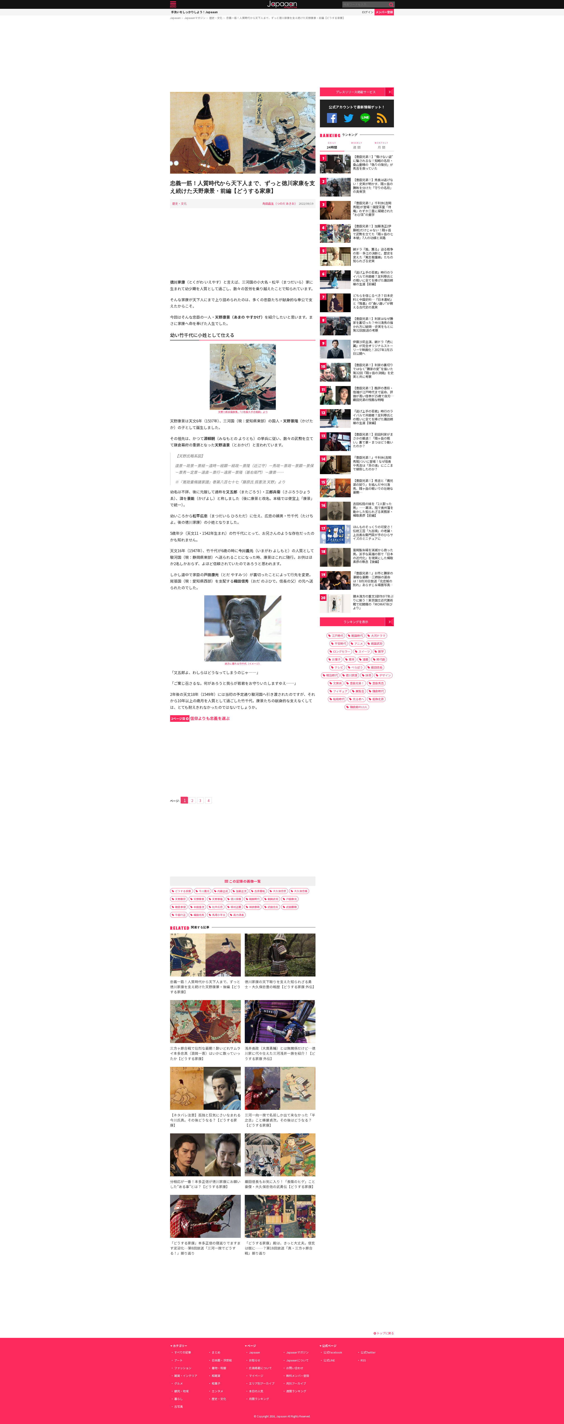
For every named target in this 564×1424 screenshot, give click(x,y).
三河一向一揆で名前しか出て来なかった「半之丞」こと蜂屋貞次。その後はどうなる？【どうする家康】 (280, 1119)
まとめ (216, 1352)
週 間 (356, 145)
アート (178, 1360)
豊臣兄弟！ (357, 683)
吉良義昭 (259, 891)
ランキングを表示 (355, 621)
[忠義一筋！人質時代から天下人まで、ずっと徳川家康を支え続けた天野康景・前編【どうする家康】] (242, 133)
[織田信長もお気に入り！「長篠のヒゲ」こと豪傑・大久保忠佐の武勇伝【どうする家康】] (280, 1155)
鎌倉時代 (378, 691)
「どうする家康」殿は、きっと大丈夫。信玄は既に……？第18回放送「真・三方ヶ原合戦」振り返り (280, 1247)
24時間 (332, 145)
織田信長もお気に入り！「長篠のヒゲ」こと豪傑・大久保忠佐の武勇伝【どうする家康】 (280, 1184)
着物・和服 (219, 1368)
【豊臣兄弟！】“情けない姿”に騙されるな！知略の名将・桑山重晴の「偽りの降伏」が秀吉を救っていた (373, 162)
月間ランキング (259, 1399)
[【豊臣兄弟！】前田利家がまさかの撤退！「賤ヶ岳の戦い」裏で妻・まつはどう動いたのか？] (335, 442)
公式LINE (365, 118)
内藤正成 (222, 891)
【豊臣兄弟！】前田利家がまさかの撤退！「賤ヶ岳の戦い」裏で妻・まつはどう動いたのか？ (373, 440)
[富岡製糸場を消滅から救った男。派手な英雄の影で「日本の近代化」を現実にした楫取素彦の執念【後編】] (335, 558)
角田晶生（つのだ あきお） (279, 203)
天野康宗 (180, 899)
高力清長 (238, 915)
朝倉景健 (180, 907)
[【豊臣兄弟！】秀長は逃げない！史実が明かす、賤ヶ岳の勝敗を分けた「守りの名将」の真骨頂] (335, 188)
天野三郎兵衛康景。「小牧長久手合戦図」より (243, 412)
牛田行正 (180, 915)
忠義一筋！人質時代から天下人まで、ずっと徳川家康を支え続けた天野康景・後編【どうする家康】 (205, 986)
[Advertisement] (242, 56)
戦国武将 (273, 899)
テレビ (339, 667)
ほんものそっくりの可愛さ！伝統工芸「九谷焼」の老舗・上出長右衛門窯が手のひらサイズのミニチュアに (373, 532)
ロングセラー (341, 651)
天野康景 (199, 899)
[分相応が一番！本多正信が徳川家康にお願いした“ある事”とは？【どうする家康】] (205, 1155)
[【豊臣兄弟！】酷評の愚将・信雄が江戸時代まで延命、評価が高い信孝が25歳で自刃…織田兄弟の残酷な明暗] (335, 396)
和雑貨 (216, 1376)
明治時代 (332, 675)
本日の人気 (256, 1391)
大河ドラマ (378, 635)
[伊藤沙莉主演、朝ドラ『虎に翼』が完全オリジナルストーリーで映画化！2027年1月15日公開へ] (335, 350)
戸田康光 (291, 899)
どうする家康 (183, 891)
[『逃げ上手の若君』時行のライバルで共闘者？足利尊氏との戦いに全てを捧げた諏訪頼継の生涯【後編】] (335, 419)
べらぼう (357, 667)
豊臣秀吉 (378, 683)
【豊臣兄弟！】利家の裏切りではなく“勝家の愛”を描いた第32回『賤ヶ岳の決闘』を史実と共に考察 (373, 370)
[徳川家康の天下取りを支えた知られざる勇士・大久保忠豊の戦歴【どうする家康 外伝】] (280, 956)
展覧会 (360, 691)
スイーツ (364, 651)
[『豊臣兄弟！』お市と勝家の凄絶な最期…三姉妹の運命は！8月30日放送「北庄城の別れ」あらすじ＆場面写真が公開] (335, 581)
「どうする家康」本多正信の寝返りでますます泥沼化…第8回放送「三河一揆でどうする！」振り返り (205, 1247)
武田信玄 (273, 907)
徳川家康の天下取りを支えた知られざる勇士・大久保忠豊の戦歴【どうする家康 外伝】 (280, 984)
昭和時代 (339, 699)
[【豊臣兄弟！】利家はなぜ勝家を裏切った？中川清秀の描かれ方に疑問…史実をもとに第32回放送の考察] (335, 327)
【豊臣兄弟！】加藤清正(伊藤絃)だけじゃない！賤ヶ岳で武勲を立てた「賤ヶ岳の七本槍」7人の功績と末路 (373, 232)
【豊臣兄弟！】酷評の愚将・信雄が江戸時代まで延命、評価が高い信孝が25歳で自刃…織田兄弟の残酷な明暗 (373, 394)
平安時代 (340, 643)
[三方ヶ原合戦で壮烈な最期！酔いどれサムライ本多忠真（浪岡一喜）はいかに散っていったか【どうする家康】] (205, 1022)
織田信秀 (199, 915)
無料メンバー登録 (297, 1376)
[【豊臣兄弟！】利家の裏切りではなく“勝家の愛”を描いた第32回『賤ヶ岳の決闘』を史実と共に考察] (335, 373)
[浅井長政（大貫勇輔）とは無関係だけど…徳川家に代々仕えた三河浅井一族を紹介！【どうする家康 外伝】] (280, 1022)
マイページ (256, 1376)
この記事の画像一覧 (244, 881)
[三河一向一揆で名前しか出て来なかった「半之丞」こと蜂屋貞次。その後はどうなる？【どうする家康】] (280, 1089)
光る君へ (358, 699)
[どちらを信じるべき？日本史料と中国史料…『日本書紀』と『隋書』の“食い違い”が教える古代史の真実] (335, 303)
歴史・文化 (216, 18)
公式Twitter (349, 118)
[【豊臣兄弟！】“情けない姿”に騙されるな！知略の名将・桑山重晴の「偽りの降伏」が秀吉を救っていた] (335, 165)
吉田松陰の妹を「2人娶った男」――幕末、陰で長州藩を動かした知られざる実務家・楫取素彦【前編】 (373, 509)
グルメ (178, 1383)
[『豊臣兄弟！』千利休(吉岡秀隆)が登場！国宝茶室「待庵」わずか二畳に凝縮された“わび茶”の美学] (335, 211)
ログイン (367, 12)
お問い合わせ (294, 1368)
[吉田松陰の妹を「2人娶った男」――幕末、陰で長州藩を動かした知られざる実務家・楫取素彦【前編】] (335, 512)
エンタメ (217, 1391)
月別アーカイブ (296, 1383)
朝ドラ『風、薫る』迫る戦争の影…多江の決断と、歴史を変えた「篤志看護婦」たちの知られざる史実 (373, 255)
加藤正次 (241, 891)
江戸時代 (337, 635)
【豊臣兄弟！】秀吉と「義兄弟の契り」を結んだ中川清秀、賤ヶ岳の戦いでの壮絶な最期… (373, 486)
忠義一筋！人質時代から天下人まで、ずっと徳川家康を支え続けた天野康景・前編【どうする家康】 (285, 18)
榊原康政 (254, 907)
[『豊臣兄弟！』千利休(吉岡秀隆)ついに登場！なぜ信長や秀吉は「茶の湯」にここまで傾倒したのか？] (335, 465)
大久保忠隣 (300, 891)
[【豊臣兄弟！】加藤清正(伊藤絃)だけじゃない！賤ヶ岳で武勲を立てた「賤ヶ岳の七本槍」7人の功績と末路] (335, 234)
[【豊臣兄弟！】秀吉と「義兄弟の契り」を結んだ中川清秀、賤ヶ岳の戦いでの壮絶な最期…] (335, 489)
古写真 (178, 1406)
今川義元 (204, 891)
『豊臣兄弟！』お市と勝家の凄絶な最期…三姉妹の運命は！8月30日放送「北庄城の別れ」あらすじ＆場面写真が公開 (373, 581)
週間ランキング (296, 1391)
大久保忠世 (279, 891)
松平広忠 (217, 907)
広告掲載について (260, 1368)
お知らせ (254, 1360)
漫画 (365, 659)
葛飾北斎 (378, 699)
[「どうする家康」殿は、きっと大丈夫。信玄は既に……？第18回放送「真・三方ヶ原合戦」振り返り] (280, 1217)
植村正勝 (236, 907)
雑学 (381, 651)
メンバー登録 (384, 12)
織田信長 (376, 667)
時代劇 (381, 659)
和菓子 (216, 1383)
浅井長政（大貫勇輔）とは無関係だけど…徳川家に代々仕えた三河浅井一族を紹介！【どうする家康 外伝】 (280, 1053)
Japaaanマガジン (195, 18)
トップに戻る (385, 1333)
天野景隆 (217, 899)
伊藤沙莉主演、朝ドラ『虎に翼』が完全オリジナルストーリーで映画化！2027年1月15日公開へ (373, 347)
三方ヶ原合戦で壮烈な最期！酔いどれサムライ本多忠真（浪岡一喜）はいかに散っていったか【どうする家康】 (205, 1053)
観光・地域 (181, 1391)
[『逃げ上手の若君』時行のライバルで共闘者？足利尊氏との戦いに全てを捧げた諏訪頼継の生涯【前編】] (335, 280)
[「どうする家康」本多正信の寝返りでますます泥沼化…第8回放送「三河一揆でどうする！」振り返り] (205, 1217)
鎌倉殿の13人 (358, 707)
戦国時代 (254, 899)
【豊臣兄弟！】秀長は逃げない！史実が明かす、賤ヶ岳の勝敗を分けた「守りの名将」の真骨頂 (373, 185)
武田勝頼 (291, 907)
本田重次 (199, 907)
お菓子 (336, 659)
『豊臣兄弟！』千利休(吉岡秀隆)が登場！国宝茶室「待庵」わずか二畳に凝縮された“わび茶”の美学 (373, 209)
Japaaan (282, 4)
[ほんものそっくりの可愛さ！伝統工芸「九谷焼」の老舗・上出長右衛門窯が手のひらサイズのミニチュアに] (335, 535)
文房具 (337, 683)
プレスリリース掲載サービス (356, 91)
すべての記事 (182, 1352)
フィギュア (340, 691)
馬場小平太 (218, 915)
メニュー (173, 4)
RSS (382, 118)
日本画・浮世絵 (222, 1360)
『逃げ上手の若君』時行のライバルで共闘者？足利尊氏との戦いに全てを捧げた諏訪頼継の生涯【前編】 (373, 278)
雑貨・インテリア (185, 1376)
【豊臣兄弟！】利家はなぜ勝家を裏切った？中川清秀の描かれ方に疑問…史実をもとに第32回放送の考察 (373, 324)
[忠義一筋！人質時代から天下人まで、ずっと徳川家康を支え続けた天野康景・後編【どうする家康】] (205, 956)
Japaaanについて (297, 1360)
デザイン (385, 675)
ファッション (182, 1368)
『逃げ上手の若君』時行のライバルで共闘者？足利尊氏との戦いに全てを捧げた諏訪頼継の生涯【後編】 (373, 417)
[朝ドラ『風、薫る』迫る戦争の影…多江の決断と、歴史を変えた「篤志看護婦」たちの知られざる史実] (335, 257)
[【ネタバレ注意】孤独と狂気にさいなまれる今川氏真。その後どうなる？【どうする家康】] (205, 1089)
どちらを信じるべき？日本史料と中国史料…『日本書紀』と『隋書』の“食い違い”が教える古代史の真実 (373, 301)
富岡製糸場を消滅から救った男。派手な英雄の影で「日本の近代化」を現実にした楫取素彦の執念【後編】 (373, 556)
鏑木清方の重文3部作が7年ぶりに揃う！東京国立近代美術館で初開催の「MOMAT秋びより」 (373, 602)
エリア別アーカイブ (262, 1383)
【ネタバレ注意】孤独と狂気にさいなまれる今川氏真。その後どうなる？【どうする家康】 (205, 1119)
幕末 (351, 659)
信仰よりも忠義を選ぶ (200, 718)
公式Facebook (332, 118)
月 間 (381, 145)
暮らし (178, 1399)
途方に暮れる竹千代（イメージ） (243, 663)
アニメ (358, 643)
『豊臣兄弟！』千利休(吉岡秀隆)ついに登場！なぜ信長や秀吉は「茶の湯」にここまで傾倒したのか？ (373, 463)
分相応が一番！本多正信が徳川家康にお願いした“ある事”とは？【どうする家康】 (205, 1184)
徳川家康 (236, 899)
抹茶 (368, 675)
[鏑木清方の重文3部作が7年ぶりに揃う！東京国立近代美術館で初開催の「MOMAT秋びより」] (335, 604)
